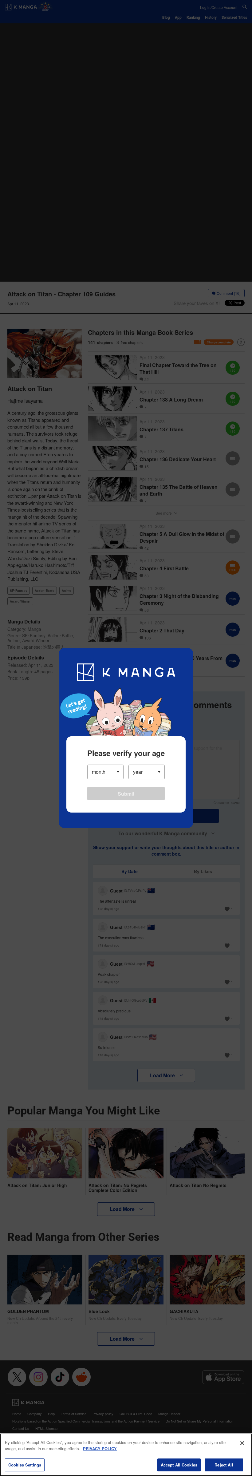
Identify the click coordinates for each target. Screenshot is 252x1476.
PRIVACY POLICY (100, 1448)
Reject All (224, 1465)
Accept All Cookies (179, 1465)
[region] (126, 1454)
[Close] (242, 1443)
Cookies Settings (24, 1465)
